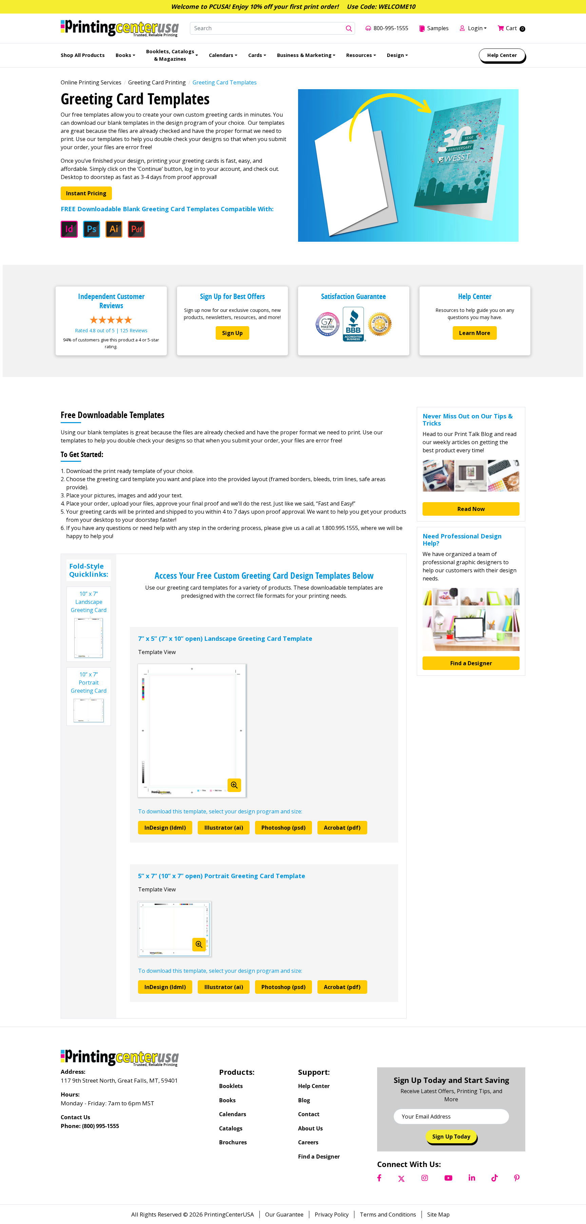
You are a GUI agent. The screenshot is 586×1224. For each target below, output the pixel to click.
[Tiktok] (494, 1178)
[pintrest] (517, 1178)
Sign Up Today (451, 1136)
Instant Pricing (86, 193)
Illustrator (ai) (223, 827)
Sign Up (232, 333)
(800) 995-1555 (100, 1126)
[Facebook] (379, 1178)
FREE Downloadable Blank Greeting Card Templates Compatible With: (167, 209)
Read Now (471, 509)
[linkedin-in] (472, 1178)
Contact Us (75, 1117)
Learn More (474, 333)
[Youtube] (448, 1178)
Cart (511, 28)
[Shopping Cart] (502, 28)
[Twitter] (401, 1178)
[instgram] (425, 1178)
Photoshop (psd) (283, 827)
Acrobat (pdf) (342, 827)
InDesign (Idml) (165, 827)
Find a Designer (471, 663)
